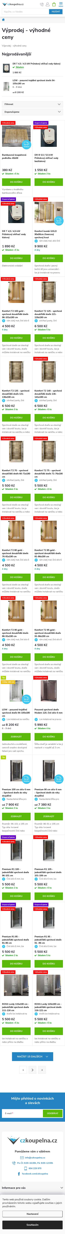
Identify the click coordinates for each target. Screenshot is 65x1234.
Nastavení (32, 1214)
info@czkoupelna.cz (35, 1157)
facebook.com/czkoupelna (35, 1173)
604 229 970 (35, 1168)
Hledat (56, 11)
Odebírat (52, 1113)
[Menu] (61, 4)
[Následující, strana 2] (32, 1070)
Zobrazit (16, 736)
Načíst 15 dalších (30, 1056)
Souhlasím (32, 1225)
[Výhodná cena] (16, 292)
